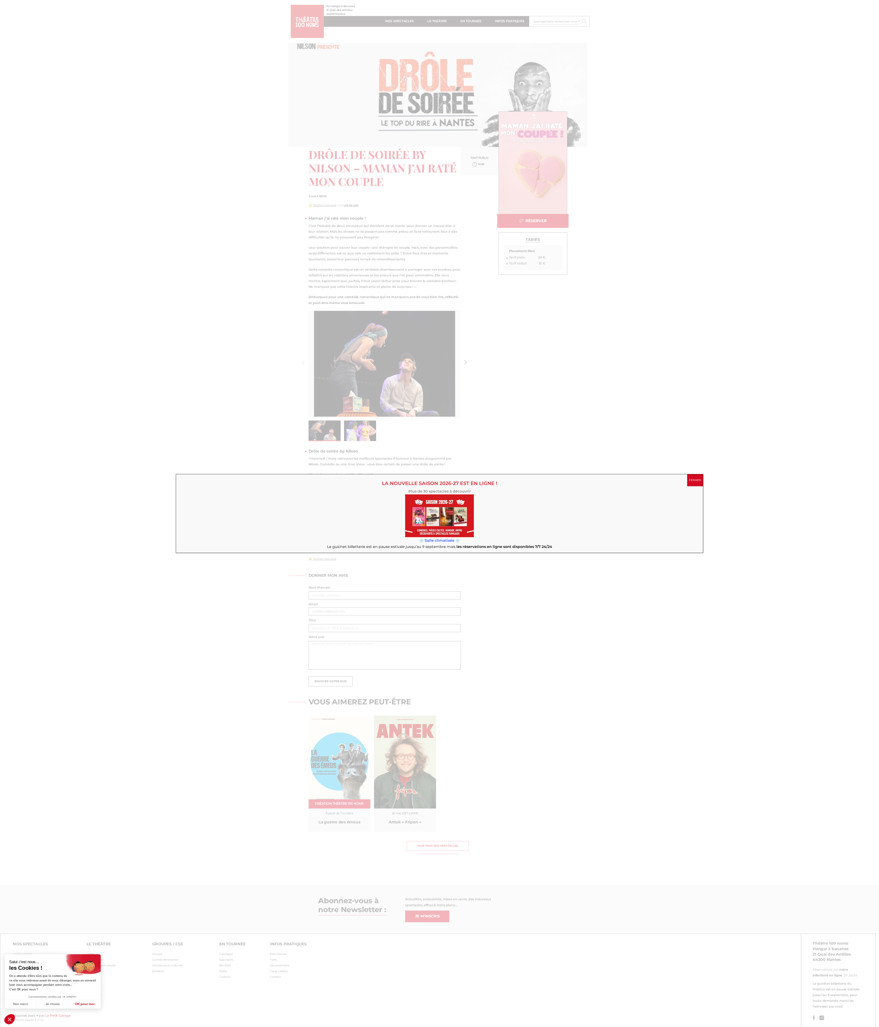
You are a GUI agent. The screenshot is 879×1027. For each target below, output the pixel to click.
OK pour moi (85, 1004)
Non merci (20, 1004)
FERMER (695, 480)
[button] (9, 1019)
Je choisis (53, 1004)
